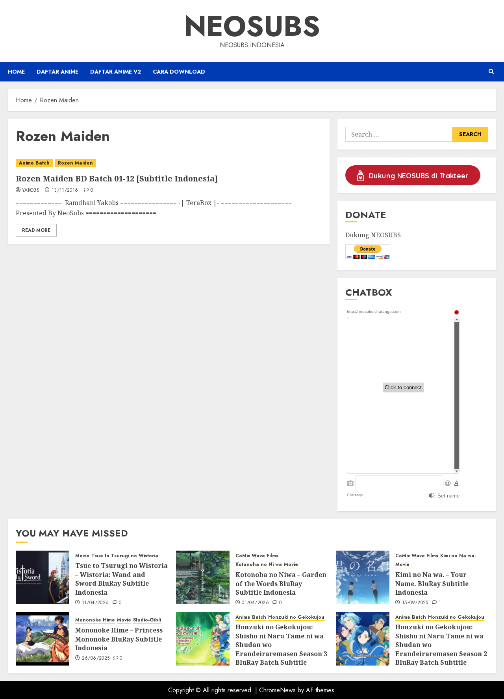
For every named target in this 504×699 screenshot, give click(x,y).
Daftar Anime (57, 72)
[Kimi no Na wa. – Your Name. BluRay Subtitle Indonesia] (362, 577)
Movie (82, 556)
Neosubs (252, 26)
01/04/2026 (255, 603)
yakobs (30, 190)
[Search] (491, 71)
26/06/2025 (96, 658)
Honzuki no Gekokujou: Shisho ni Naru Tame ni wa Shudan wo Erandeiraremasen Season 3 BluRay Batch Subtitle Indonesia (281, 649)
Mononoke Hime (95, 620)
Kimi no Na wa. (458, 556)
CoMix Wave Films (256, 556)
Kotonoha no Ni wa (258, 564)
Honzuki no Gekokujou (296, 617)
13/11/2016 (65, 190)
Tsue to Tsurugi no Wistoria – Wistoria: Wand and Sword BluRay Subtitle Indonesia (121, 578)
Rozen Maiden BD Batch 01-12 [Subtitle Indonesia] (117, 178)
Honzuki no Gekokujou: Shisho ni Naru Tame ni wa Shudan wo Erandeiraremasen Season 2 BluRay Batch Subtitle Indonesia (441, 649)
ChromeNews (277, 690)
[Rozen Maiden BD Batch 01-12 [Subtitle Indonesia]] (169, 163)
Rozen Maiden (75, 162)
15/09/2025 (415, 603)
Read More (36, 230)
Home (16, 72)
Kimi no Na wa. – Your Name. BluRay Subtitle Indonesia (432, 583)
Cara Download (179, 72)
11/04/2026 (95, 603)
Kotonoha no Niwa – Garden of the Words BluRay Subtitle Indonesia (280, 583)
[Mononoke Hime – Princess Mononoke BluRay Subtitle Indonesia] (42, 639)
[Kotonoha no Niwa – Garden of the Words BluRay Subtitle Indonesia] (203, 577)
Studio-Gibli (147, 620)
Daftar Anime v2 (115, 72)
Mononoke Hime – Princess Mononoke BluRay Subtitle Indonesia (119, 639)
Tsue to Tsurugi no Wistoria (124, 556)
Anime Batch (34, 162)
